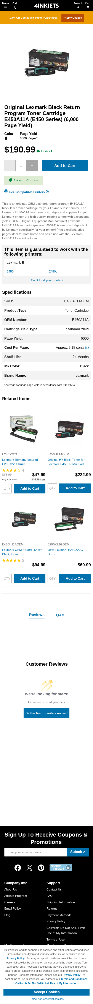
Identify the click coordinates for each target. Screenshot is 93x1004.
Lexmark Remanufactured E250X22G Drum (20, 462)
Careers (9, 902)
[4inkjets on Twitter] (29, 868)
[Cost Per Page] (87, 347)
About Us (10, 889)
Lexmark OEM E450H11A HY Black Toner (22, 552)
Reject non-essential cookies (47, 999)
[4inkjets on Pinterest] (41, 868)
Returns (51, 908)
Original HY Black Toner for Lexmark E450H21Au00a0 (66, 462)
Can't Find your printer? (47, 280)
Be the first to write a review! (47, 713)
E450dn (54, 271)
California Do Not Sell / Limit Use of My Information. (46, 983)
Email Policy (12, 908)
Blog (7, 915)
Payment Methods (58, 915)
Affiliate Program (15, 895)
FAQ (49, 895)
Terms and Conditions (74, 979)
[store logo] (46, 5)
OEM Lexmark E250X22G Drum (65, 552)
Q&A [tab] (60, 615)
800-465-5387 (15, 7)
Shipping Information (60, 902)
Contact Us (54, 889)
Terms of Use (55, 939)
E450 (10, 271)
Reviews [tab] (37, 615)
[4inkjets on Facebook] (17, 868)
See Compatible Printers (27, 191)
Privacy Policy (55, 921)
